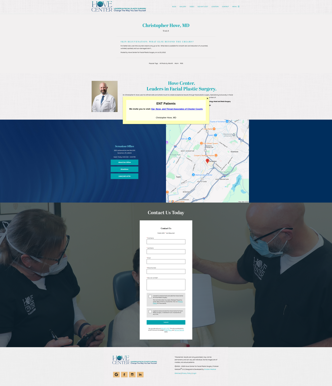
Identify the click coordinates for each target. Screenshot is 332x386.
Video (192, 6)
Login (194, 373)
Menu (234, 6)
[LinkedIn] (140, 374)
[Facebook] (124, 374)
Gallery (183, 6)
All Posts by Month (166, 63)
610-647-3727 (165, 328)
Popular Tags (153, 63)
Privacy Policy (168, 330)
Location (215, 6)
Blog (174, 6)
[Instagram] (132, 374)
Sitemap (178, 373)
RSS (181, 63)
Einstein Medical (210, 369)
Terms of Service (179, 330)
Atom (177, 63)
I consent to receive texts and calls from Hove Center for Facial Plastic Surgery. (168, 299)
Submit (166, 322)
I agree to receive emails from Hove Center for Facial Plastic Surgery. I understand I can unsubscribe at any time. (168, 312)
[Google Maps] (116, 374)
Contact (225, 6)
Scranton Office (124, 146)
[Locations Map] (207, 161)
